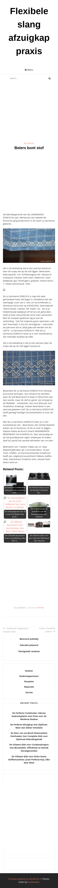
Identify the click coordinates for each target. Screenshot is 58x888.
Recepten (29, 681)
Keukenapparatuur (29, 676)
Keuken (29, 143)
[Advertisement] (29, 112)
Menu (30, 69)
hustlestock (33, 882)
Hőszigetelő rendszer (29, 651)
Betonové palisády (29, 638)
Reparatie (29, 686)
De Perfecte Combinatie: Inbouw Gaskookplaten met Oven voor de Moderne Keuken (29, 716)
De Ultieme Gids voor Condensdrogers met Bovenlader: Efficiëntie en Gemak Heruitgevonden (29, 747)
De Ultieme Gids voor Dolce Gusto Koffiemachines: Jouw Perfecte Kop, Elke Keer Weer (29, 759)
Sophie (40, 608)
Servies (29, 692)
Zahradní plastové (29, 645)
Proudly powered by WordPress (24, 878)
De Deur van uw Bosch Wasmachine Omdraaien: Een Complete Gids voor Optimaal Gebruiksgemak (29, 736)
